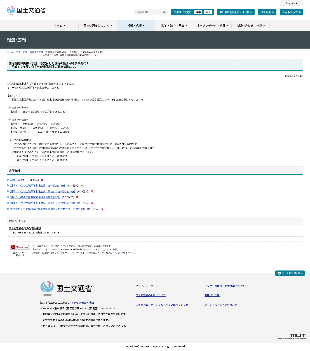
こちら (115, 253)
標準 (198, 12)
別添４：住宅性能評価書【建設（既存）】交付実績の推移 (43, 203)
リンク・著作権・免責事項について (225, 286)
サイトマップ (290, 12)
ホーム (10, 52)
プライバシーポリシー (148, 286)
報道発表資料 (36, 52)
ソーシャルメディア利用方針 (221, 304)
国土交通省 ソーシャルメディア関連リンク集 (162, 304)
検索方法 (266, 12)
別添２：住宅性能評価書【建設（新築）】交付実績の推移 (43, 191)
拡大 (207, 12)
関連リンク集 (212, 295)
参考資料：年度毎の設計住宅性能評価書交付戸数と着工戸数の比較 (48, 208)
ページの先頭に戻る (292, 273)
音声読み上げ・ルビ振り (238, 12)
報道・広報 (21, 52)
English (290, 3)
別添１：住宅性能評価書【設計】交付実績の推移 (37, 185)
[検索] (164, 12)
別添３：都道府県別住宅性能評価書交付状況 (35, 197)
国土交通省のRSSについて (151, 295)
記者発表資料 (17, 179)
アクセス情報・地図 (82, 302)
